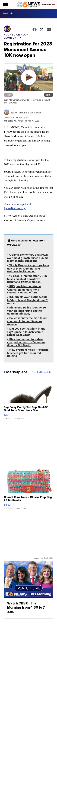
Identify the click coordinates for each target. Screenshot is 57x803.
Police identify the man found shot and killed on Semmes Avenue (27, 321)
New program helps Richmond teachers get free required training (28, 353)
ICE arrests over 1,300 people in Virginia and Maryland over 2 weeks (27, 300)
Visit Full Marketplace (42, 372)
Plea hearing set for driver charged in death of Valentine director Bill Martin (26, 342)
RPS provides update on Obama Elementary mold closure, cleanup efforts (24, 290)
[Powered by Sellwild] (48, 558)
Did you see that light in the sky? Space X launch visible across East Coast (26, 332)
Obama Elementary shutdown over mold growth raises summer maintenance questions (28, 258)
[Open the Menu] (5, 4)
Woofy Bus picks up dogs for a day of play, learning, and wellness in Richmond (28, 268)
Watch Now (47, 5)
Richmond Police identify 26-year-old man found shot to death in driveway (27, 311)
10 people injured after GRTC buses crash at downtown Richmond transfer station (27, 279)
